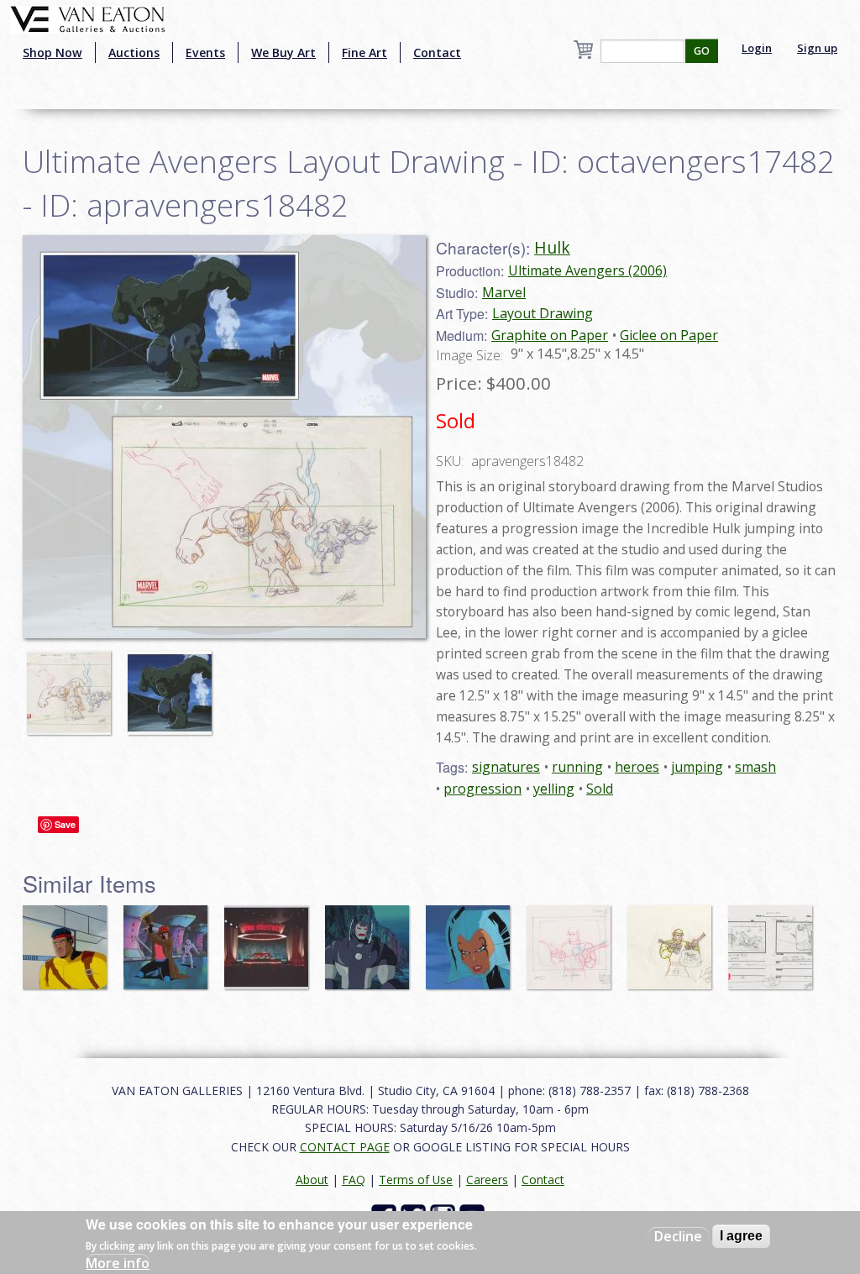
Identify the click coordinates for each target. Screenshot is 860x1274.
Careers (487, 1179)
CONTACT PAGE (345, 1147)
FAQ (353, 1179)
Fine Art (364, 52)
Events (205, 52)
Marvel (504, 292)
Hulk (552, 247)
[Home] (87, 17)
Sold (599, 788)
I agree (741, 1236)
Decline (678, 1236)
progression (482, 788)
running (577, 767)
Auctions (134, 52)
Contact (437, 52)
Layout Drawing (542, 313)
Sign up (817, 47)
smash (755, 767)
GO (702, 51)
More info (117, 1263)
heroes (637, 767)
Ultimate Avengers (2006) (587, 270)
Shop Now (52, 52)
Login (757, 47)
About (312, 1179)
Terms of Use (416, 1179)
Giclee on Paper (669, 335)
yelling (553, 788)
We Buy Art (283, 52)
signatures (506, 767)
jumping (697, 767)
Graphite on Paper (549, 335)
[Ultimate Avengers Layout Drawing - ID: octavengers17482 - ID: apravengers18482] (224, 435)
